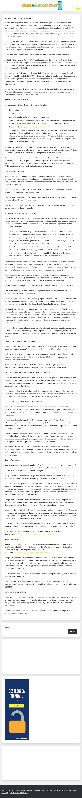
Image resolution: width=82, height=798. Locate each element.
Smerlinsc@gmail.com (35, 127)
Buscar (7, 628)
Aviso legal (61, 790)
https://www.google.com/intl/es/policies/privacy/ (33, 534)
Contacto (51, 790)
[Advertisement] (41, 657)
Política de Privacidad (19, 793)
